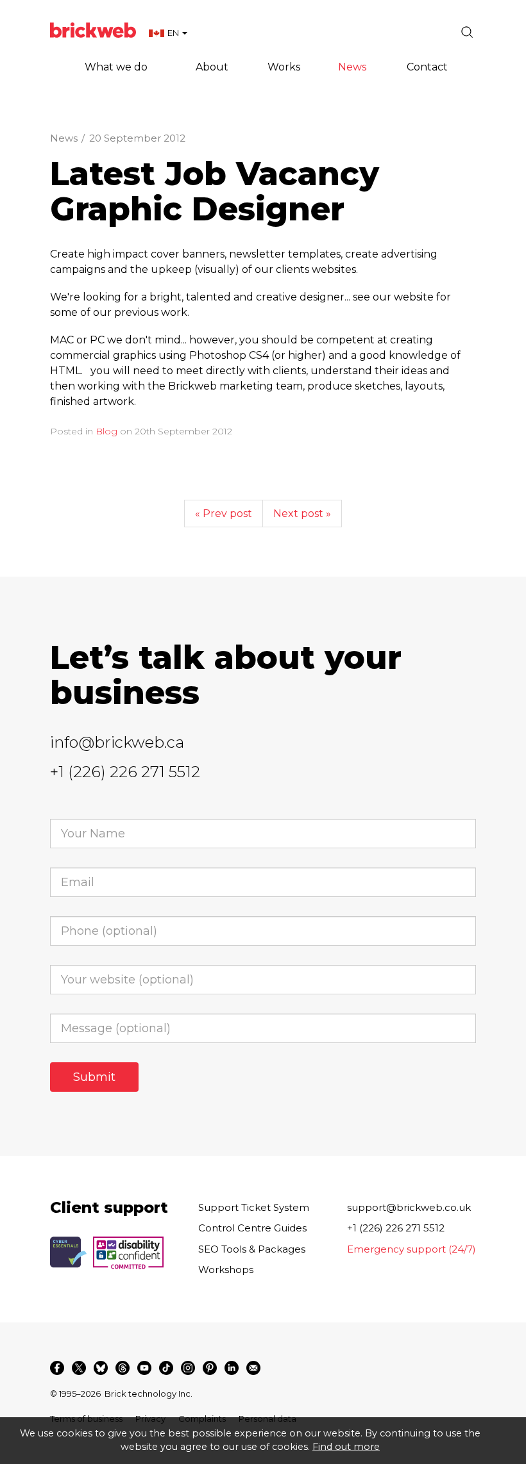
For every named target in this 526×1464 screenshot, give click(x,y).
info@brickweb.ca (117, 742)
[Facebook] (57, 1368)
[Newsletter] (253, 1368)
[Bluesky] (101, 1368)
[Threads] (122, 1368)
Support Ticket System (253, 1207)
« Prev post (223, 513)
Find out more (346, 1446)
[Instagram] (188, 1368)
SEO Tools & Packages (251, 1249)
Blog (106, 431)
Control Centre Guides (252, 1228)
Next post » (302, 513)
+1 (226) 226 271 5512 (125, 771)
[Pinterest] (210, 1368)
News (64, 138)
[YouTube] (144, 1368)
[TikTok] (166, 1368)
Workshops (225, 1269)
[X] (79, 1368)
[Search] (467, 32)
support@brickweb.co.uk (409, 1207)
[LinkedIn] (231, 1368)
